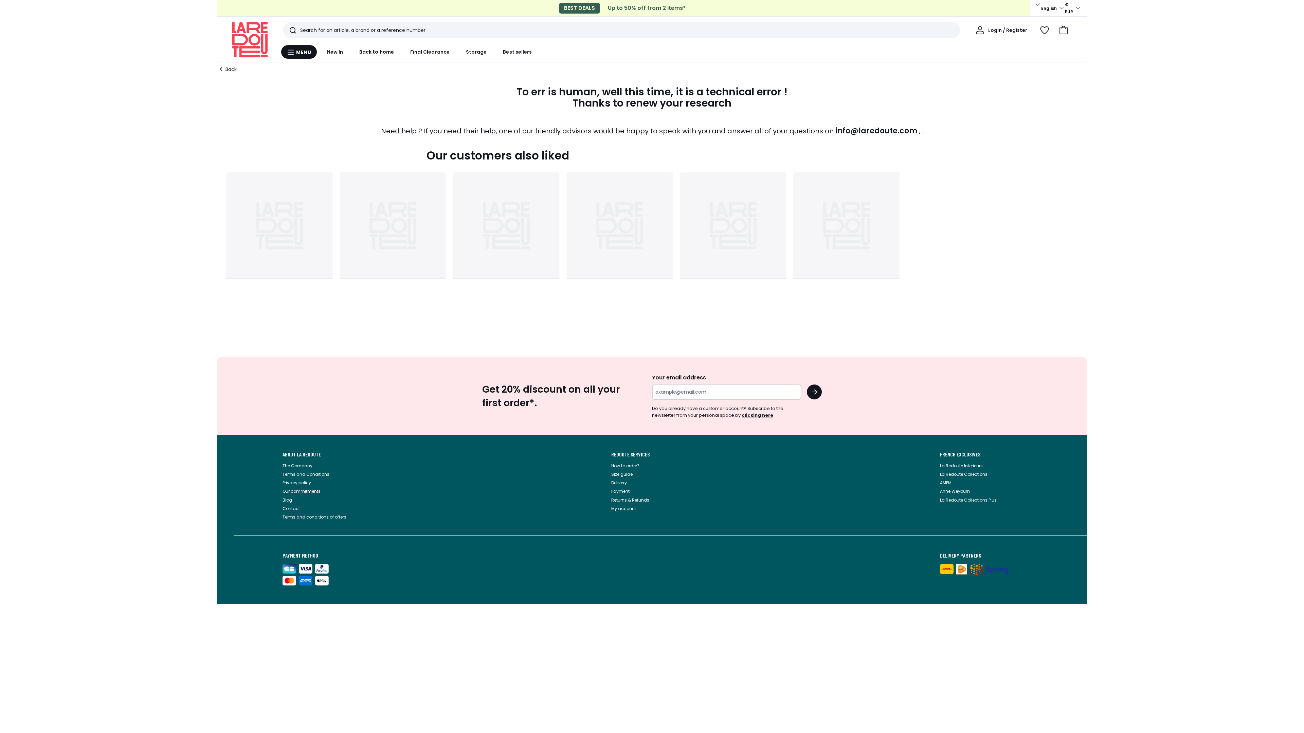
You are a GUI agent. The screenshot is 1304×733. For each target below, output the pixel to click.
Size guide (622, 474)
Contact (291, 508)
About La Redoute (302, 454)
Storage (476, 52)
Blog (287, 500)
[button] (1063, 30)
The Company (297, 466)
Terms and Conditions (306, 474)
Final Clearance (430, 52)
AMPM (946, 483)
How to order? (625, 466)
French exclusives (960, 454)
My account (623, 508)
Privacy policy (297, 483)
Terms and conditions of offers (314, 517)
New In (335, 52)
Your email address (679, 377)
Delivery (619, 483)
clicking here (757, 415)
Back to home (376, 52)
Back (231, 69)
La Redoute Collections (964, 474)
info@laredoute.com (876, 131)
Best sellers (517, 52)
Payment (620, 491)
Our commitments (302, 491)
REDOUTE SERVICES (630, 454)
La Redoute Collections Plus (968, 500)
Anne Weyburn (955, 491)
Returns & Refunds (630, 500)
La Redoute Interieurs (961, 466)
